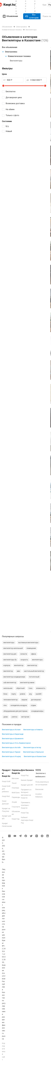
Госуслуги (16, 807)
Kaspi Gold (6, 781)
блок (5, 694)
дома (5, 717)
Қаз (44, 4)
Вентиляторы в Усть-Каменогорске (16, 743)
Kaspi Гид (15, 819)
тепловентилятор (10, 700)
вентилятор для (9, 654)
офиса (33, 654)
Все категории (33, 16)
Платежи (15, 788)
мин (18, 671)
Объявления (12, 16)
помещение (31, 648)
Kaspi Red (6, 796)
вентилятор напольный (13, 648)
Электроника (11, 52)
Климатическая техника (19, 56)
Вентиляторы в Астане (11, 730)
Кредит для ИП (27, 785)
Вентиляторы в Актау (32, 747)
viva (5, 705)
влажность (40, 688)
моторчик (25, 717)
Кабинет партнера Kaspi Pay (27, 820)
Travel (14, 783)
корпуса (6, 665)
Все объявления (9, 47)
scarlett (38, 694)
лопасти (23, 654)
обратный (20, 688)
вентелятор (18, 665)
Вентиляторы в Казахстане (35, 756)
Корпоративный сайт (3, 1051)
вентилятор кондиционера (14, 677)
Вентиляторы (16, 61)
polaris (22, 694)
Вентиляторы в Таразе (11, 752)
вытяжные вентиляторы (28, 642)
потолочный (34, 677)
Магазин (15, 778)
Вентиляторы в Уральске (33, 752)
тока (30, 688)
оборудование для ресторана (15, 711)
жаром (24, 700)
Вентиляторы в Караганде (12, 734)
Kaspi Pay (25, 775)
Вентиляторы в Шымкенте (12, 739)
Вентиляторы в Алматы (33, 730)
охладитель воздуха (19, 705)
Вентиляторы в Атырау (11, 756)
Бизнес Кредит (27, 780)
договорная (36, 700)
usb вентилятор (9, 682)
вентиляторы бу (10, 660)
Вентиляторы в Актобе (11, 747)
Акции (14, 802)
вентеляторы (37, 660)
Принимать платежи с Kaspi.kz (25, 805)
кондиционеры (37, 711)
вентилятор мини (27, 682)
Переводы (16, 797)
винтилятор (32, 665)
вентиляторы (8, 642)
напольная (7, 688)
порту (13, 694)
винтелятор (8, 671)
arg (30, 694)
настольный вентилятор (34, 671)
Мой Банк (16, 793)
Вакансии (39, 789)
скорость (24, 660)
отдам (33, 705)
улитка (14, 717)
